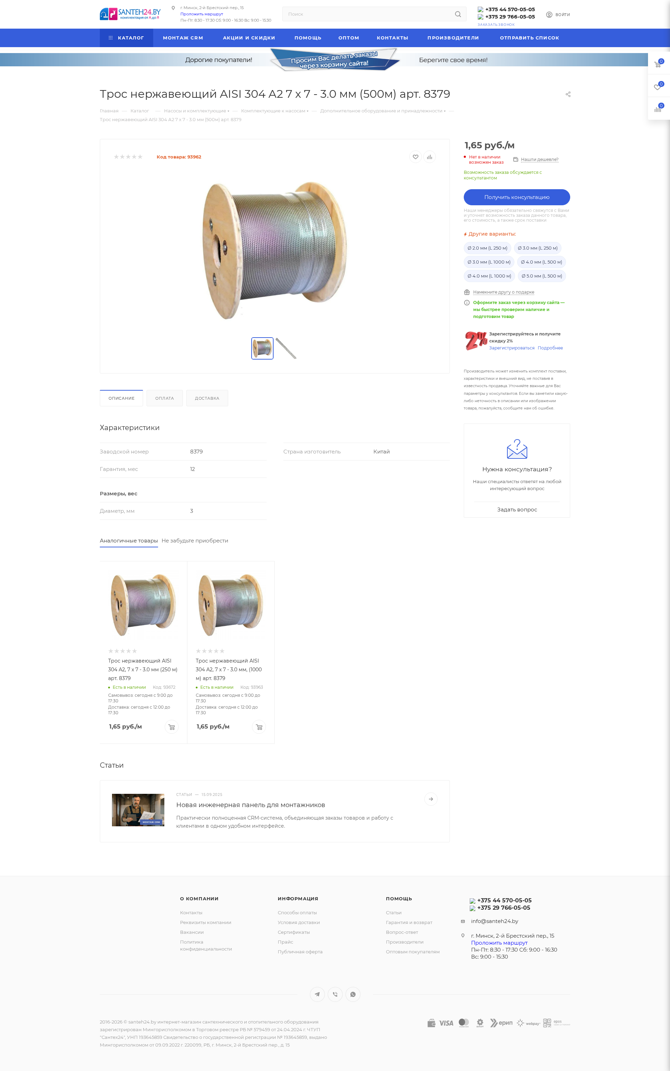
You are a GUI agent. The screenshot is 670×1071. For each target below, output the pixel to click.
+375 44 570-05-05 (510, 9)
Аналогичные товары (129, 540)
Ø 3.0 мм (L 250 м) (538, 248)
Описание (121, 398)
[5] (140, 157)
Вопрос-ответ (402, 932)
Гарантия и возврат (409, 922)
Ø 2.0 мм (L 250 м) (487, 248)
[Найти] (458, 14)
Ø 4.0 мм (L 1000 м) (489, 276)
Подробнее (550, 347)
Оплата (164, 398)
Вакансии (192, 932)
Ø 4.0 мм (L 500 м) (541, 262)
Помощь (399, 898)
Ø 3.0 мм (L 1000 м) (489, 262)
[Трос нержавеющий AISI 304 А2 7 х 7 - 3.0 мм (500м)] (274, 250)
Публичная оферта (300, 951)
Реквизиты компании (205, 922)
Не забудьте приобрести (195, 540)
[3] (128, 157)
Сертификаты (294, 932)
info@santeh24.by (494, 921)
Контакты (191, 912)
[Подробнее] (431, 799)
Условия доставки (299, 922)
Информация (298, 898)
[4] (134, 157)
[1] (116, 157)
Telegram (317, 994)
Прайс (285, 942)
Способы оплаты (297, 912)
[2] (122, 157)
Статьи (394, 912)
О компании (199, 898)
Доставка (207, 398)
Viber (335, 994)
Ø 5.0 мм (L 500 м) (542, 276)
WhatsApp (352, 994)
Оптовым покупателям (413, 951)
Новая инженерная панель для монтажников (250, 805)
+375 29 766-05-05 (510, 16)
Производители (405, 942)
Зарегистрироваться (512, 347)
